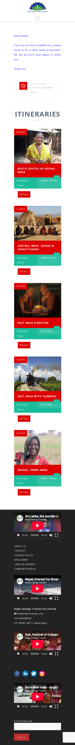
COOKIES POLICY (23, 555)
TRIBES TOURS (49, 180)
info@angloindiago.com (30, 613)
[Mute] (51, 535)
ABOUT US (20, 546)
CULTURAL (46, 331)
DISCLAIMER (21, 559)
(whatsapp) (40, 623)
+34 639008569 (23, 618)
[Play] (18, 535)
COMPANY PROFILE (25, 568)
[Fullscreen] (56, 535)
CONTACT (20, 550)
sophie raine (27, 59)
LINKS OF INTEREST (25, 564)
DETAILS (24, 194)
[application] (37, 525)
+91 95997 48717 (24, 623)
